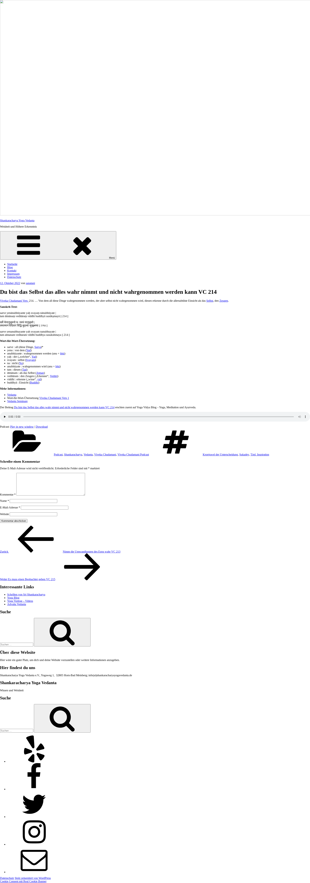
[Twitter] (34, 816)
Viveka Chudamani (105, 454)
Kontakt (11, 270)
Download (42, 426)
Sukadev (244, 454)
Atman (40, 372)
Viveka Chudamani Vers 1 (54, 398)
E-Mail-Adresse (10, 507)
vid (39, 379)
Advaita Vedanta (16, 604)
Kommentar (8, 494)
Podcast (58, 454)
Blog (10, 267)
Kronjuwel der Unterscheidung (220, 454)
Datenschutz (14, 277)
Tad (24, 369)
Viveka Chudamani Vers (14, 300)
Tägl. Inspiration (259, 454)
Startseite (12, 264)
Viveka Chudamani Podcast (133, 454)
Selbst (209, 300)
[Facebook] (34, 789)
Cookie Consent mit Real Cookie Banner (23, 881)
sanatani (30, 283)
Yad (28, 350)
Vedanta (11, 394)
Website (4, 514)
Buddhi (34, 382)
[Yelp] (34, 761)
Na (21, 363)
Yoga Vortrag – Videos (20, 600)
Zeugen (223, 300)
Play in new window (22, 426)
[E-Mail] (34, 871)
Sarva (37, 347)
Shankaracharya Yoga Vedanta (17, 220)
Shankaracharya (73, 454)
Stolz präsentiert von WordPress (33, 878)
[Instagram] (34, 844)
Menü (112, 257)
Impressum (13, 273)
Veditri (53, 376)
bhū (62, 353)
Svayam (30, 359)
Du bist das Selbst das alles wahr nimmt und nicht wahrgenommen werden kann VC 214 (64, 407)
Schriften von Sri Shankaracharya (26, 594)
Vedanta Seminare (17, 401)
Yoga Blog (13, 597)
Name (4, 500)
